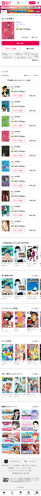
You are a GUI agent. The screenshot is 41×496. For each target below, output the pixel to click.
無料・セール (37, 494)
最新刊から (36, 75)
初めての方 (28, 494)
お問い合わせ (25, 465)
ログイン (24, 2)
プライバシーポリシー (23, 468)
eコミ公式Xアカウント (13, 462)
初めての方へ (6, 465)
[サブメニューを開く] (38, 2)
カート (20, 494)
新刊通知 (25, 37)
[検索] (18, 2)
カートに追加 (12, 48)
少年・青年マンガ (20, 24)
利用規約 (11, 468)
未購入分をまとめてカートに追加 (19, 80)
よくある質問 (15, 465)
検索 (12, 494)
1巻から (28, 75)
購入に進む (20, 43)
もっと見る (35, 275)
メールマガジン (32, 461)
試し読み (31, 48)
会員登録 (32, 2)
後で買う (35, 37)
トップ (4, 494)
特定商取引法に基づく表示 (20, 473)
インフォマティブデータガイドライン (18, 470)
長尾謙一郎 (19, 22)
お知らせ (33, 465)
